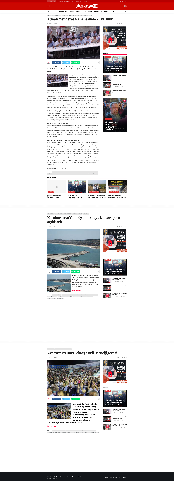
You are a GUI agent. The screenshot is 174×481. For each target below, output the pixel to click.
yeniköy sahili (60, 298)
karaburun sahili (88, 296)
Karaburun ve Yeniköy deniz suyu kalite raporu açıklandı (83, 220)
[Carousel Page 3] (115, 101)
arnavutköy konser (94, 432)
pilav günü (95, 173)
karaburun (60, 296)
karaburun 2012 (68, 296)
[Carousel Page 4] (118, 101)
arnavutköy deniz (57, 294)
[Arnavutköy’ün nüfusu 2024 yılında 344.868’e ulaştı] (107, 93)
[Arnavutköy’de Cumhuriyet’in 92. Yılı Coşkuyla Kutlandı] (115, 64)
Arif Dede (50, 173)
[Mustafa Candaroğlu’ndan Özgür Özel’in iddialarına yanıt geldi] (107, 78)
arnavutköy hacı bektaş (67, 432)
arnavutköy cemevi (90, 430)
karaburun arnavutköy (78, 296)
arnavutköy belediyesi (86, 173)
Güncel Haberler (87, 15)
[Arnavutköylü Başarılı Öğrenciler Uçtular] (56, 186)
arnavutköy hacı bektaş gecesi (81, 432)
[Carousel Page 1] (109, 101)
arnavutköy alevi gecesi (67, 430)
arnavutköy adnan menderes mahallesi (70, 173)
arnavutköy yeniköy (92, 294)
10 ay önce (116, 78)
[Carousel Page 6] (124, 101)
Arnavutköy (50, 15)
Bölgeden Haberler (77, 15)
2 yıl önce (116, 93)
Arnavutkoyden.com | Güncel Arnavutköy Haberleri (62, 476)
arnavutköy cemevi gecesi (54, 432)
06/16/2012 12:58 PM (52, 357)
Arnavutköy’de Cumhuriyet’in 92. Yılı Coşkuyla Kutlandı (69, 1)
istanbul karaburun (52, 296)
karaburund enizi (52, 298)
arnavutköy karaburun (67, 294)
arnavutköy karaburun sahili (80, 294)
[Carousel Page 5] (121, 101)
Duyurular (86, 213)
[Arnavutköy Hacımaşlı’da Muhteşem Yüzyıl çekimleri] (97, 186)
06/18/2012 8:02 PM (51, 226)
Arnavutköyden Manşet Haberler (63, 15)
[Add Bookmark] (98, 62)
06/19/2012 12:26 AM (52, 23)
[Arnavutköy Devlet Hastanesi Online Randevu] (117, 186)
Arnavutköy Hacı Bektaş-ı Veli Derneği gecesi (82, 353)
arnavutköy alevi (56, 430)
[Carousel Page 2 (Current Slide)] (112, 101)
